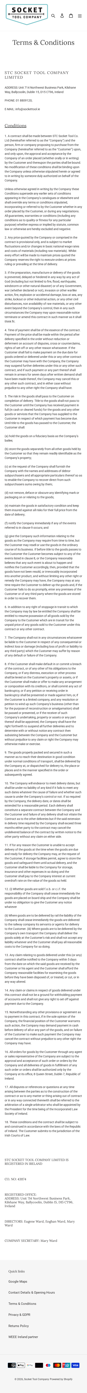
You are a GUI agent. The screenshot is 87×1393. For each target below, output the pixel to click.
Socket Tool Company (36, 1379)
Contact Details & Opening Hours (31, 1292)
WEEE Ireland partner (23, 1337)
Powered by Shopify (61, 1379)
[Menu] (79, 15)
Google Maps (17, 1281)
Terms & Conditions (22, 1304)
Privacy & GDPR (19, 1315)
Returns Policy (18, 1326)
